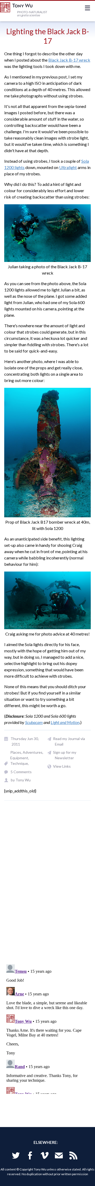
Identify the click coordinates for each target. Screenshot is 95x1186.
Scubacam (34, 722)
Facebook (30, 1156)
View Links (62, 766)
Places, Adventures (26, 752)
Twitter (16, 1156)
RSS (73, 1156)
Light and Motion (65, 722)
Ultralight (68, 167)
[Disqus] (47, 885)
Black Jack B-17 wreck (69, 59)
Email (59, 1156)
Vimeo (45, 1156)
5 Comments (21, 772)
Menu (87, 9)
